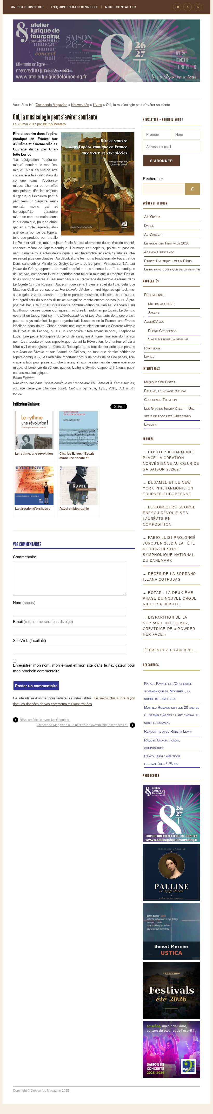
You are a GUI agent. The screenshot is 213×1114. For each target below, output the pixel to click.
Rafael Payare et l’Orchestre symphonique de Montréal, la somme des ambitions (168, 691)
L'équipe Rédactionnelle (74, 7)
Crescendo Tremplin (160, 399)
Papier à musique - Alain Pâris (168, 261)
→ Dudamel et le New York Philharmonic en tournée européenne (168, 488)
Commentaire (24, 557)
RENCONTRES (151, 665)
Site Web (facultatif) (29, 640)
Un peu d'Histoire (27, 7)
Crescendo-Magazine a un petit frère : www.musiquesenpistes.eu (82, 725)
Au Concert (153, 234)
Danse (149, 225)
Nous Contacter (120, 7)
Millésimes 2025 (161, 304)
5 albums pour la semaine (168, 339)
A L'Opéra (152, 217)
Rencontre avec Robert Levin (167, 731)
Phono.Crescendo (162, 331)
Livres (97, 105)
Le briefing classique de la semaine (172, 269)
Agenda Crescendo (159, 252)
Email (43, 621)
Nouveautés (80, 105)
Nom (24, 602)
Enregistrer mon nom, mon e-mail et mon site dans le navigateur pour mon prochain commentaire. (74, 668)
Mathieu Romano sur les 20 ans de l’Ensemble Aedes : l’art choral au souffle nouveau (171, 715)
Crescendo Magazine (51, 105)
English (150, 424)
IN (198, 6)
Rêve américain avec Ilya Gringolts (45, 720)
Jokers (153, 312)
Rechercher (153, 178)
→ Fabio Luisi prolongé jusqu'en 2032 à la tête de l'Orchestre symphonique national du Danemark (169, 549)
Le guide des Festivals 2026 (166, 243)
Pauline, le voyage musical (165, 391)
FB (177, 6)
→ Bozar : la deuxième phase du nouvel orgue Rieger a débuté (170, 598)
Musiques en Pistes (159, 382)
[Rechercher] (192, 189)
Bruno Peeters (54, 124)
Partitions (152, 348)
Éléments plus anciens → (170, 650)
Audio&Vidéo (154, 321)
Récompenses (154, 295)
